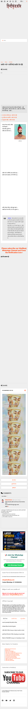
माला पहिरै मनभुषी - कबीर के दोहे (10, 431)
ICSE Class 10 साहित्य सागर (10, 652)
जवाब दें (6, 506)
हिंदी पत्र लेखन (7, 649)
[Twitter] (7, 1)
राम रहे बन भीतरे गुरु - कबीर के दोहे (9, 115)
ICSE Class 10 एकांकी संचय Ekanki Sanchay (13, 653)
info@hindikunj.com (8, 580)
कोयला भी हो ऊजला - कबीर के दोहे (10, 417)
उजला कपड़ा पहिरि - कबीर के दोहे (10, 404)
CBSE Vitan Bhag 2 (9, 659)
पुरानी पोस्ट (14, 483)
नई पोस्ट (14, 480)
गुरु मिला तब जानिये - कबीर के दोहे (9, 117)
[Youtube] (2, 1)
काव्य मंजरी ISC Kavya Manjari (10, 656)
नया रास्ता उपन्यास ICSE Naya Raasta (12, 654)
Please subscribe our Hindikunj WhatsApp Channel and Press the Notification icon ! (14, 250)
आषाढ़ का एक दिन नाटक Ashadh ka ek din (12, 658)
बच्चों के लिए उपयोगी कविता (9, 660)
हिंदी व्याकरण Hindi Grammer (10, 648)
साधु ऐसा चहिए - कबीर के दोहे (8, 119)
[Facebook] (4, 1)
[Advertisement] (15, 24)
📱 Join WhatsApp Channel (14, 565)
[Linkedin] (15, 1)
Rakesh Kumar (8, 499)
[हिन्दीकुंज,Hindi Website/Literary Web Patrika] (14, 9)
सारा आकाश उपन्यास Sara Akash (11, 657)
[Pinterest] (10, 1)
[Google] (13, 1)
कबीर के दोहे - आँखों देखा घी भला (10, 458)
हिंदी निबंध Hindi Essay (9, 651)
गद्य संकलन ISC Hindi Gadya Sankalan (12, 655)
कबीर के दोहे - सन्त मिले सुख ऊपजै (10, 444)
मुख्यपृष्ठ (14, 487)
